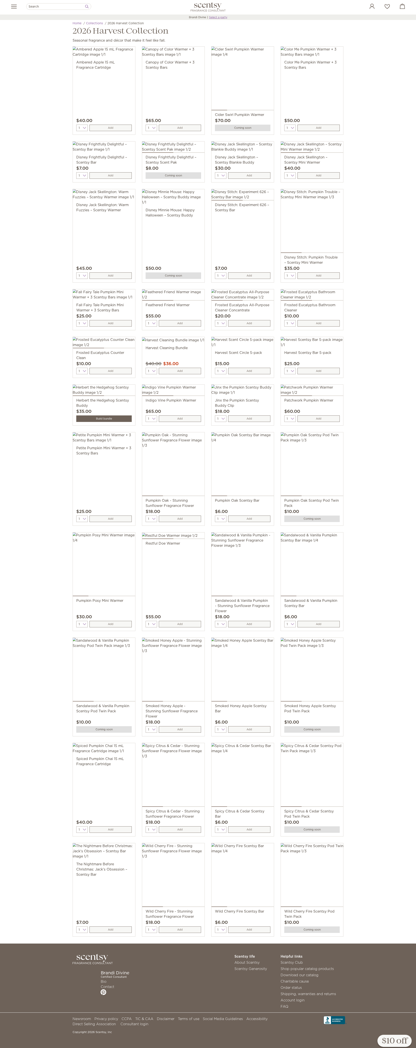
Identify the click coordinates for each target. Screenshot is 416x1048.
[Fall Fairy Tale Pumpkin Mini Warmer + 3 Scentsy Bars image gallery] (104, 295)
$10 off (394, 1041)
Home (77, 23)
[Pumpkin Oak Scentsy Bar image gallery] (242, 465)
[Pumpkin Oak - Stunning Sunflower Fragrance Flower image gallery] (173, 465)
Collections (94, 23)
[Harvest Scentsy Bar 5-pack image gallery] (312, 343)
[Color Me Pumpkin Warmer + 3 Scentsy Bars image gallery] (312, 53)
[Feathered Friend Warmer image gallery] (173, 295)
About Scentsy (247, 962)
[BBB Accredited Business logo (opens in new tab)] (335, 1019)
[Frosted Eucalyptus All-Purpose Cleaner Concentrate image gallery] (242, 295)
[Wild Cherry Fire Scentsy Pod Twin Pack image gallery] (312, 876)
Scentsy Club (292, 962)
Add (110, 128)
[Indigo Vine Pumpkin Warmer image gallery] (173, 391)
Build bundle (104, 418)
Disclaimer (165, 1018)
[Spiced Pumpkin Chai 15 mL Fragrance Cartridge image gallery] (104, 749)
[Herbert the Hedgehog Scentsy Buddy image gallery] (104, 391)
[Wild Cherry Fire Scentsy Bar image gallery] (242, 876)
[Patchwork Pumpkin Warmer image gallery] (312, 391)
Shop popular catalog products (307, 968)
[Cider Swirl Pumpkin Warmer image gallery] (242, 79)
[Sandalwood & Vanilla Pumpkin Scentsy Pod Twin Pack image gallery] (104, 670)
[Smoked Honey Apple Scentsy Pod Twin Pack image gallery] (312, 670)
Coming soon (242, 128)
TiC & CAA (144, 1018)
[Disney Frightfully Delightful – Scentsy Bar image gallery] (104, 148)
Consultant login (134, 1024)
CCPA (127, 1018)
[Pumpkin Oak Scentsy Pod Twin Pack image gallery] (312, 465)
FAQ (284, 1006)
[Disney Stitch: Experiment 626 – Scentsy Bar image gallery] (242, 195)
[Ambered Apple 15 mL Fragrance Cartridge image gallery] (104, 53)
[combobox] (58, 6)
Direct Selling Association (94, 1024)
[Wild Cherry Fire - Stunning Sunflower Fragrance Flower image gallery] (173, 876)
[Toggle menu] (14, 6)
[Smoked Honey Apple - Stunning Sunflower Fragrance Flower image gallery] (173, 670)
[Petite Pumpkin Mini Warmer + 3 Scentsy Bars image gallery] (104, 438)
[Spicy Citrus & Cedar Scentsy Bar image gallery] (242, 776)
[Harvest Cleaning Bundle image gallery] (173, 341)
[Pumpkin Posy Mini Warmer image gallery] (104, 565)
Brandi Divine (197, 17)
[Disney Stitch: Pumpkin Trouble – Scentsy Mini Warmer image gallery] (312, 222)
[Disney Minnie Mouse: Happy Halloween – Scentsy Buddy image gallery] (173, 198)
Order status (291, 987)
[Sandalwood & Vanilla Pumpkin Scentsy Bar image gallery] (312, 565)
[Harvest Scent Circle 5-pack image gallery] (242, 343)
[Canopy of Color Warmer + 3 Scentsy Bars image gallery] (173, 53)
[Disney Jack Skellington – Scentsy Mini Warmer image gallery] (312, 148)
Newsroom (82, 1018)
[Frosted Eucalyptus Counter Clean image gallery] (104, 343)
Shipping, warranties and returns (308, 993)
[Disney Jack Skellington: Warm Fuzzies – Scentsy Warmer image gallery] (104, 195)
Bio (103, 981)
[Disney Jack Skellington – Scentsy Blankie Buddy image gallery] (242, 148)
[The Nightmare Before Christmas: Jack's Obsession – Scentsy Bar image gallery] (104, 852)
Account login (293, 1000)
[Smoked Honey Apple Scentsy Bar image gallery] (242, 670)
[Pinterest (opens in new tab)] (103, 992)
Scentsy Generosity (250, 968)
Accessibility (257, 1018)
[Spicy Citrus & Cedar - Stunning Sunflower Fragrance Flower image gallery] (173, 776)
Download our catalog (299, 975)
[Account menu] (367, 7)
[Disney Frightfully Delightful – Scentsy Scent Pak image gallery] (173, 148)
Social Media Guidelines (223, 1018)
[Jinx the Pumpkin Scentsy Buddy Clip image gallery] (242, 391)
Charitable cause (295, 981)
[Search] (87, 6)
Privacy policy (106, 1018)
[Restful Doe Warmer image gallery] (173, 536)
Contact (107, 986)
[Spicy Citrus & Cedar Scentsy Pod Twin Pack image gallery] (312, 776)
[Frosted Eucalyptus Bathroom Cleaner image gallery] (312, 295)
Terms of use (188, 1018)
